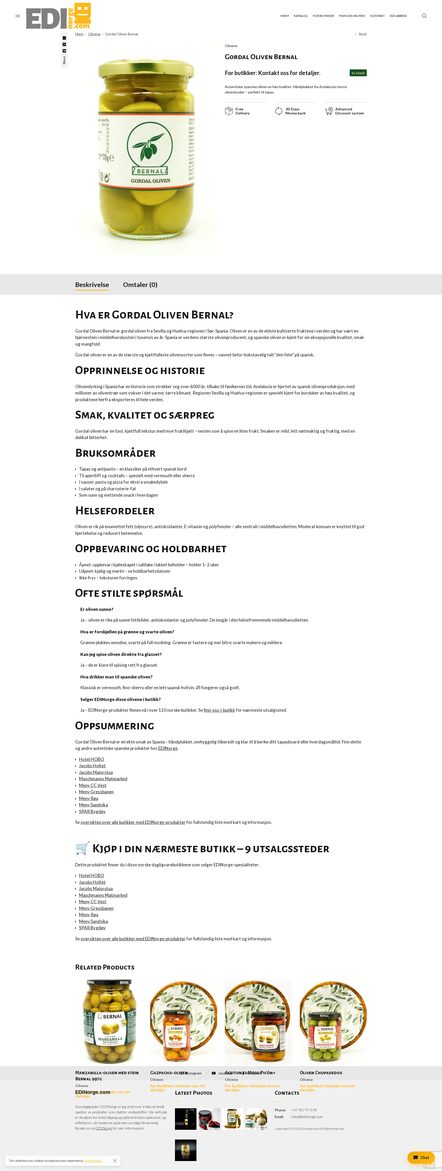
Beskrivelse (92, 284)
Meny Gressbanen (96, 791)
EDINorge (168, 748)
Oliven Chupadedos (321, 1072)
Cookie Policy (93, 1161)
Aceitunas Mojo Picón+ (250, 1072)
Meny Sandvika (93, 804)
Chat (425, 1157)
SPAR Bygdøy (92, 811)
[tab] (92, 284)
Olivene (94, 34)
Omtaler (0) (140, 284)
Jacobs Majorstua (96, 772)
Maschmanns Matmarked (103, 778)
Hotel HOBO (91, 759)
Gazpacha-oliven (169, 1072)
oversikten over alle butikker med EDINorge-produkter (133, 822)
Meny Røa (88, 798)
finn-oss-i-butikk (219, 710)
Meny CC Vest (92, 785)
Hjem (79, 34)
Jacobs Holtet (92, 765)
